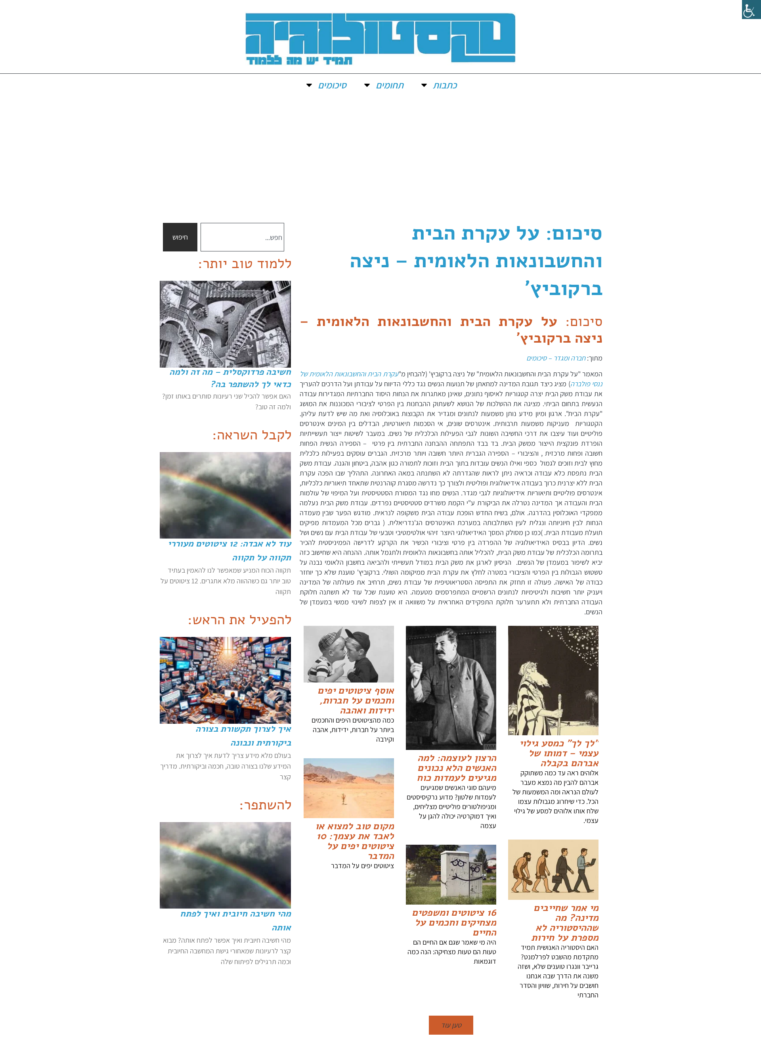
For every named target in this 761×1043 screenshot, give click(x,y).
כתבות (445, 85)
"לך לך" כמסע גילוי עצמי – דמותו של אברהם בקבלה (558, 753)
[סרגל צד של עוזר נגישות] (751, 9)
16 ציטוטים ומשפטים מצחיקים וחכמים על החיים (454, 922)
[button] (451, 1025)
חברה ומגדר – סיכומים (556, 357)
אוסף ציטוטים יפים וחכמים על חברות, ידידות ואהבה (355, 700)
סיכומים (332, 85)
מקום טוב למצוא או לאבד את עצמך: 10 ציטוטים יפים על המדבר (354, 841)
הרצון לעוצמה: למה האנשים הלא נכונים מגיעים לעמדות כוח (456, 768)
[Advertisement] (380, 155)
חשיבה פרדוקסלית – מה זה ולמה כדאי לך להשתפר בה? (230, 378)
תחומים (389, 85)
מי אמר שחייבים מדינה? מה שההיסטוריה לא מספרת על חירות (564, 922)
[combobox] (242, 237)
